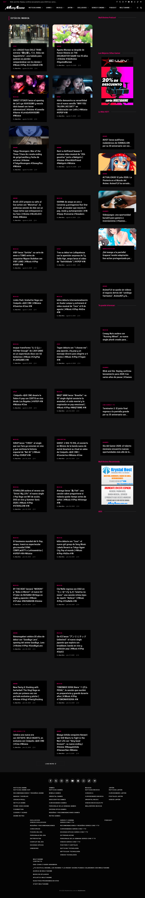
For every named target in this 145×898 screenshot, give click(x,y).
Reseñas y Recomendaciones (42, 825)
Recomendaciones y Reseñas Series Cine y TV (79, 825)
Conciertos (61, 439)
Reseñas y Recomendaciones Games (64, 812)
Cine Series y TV (19, 731)
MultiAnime (125, 7)
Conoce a (89, 793)
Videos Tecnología (68, 855)
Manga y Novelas (20, 796)
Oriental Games (56, 796)
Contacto (37, 861)
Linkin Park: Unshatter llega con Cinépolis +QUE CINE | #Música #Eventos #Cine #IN (28, 303)
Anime (59, 46)
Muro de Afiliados (41, 874)
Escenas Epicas (37, 845)
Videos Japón (114, 799)
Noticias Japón (115, 790)
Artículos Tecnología (70, 851)
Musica (59, 7)
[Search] (141, 7)
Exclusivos (82, 7)
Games (48, 7)
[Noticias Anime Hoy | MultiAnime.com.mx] (15, 8)
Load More (49, 764)
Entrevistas (35, 838)
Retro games (54, 816)
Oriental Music (92, 799)
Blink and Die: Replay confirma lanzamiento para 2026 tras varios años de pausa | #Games (117, 374)
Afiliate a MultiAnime (42, 877)
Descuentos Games (57, 799)
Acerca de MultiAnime (42, 871)
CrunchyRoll (19, 799)
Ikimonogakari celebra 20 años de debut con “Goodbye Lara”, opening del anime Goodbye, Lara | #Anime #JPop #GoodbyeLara (28, 641)
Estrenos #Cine (67, 835)
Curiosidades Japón (117, 793)
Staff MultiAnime (41, 884)
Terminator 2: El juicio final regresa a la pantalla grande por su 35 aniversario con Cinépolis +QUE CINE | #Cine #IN (34, 2)
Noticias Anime (35, 7)
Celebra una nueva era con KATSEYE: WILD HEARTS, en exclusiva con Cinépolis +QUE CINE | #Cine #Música (28, 739)
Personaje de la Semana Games (62, 806)
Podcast (112, 7)
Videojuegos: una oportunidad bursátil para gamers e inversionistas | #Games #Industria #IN (117, 217)
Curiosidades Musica (94, 796)
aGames (105, 211)
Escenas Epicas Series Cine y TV (74, 832)
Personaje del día (38, 835)
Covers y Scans (20, 812)
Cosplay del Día (37, 842)
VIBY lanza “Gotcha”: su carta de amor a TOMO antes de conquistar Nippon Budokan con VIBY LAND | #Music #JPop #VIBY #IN (28, 258)
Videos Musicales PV (94, 803)
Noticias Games (56, 790)
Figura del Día (36, 832)
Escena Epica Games (57, 809)
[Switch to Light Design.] (137, 8)
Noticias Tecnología (69, 848)
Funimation (18, 809)
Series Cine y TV (67, 822)
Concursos (35, 829)
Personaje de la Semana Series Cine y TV (78, 838)
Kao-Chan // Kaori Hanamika (45, 864)
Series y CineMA (98, 7)
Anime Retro (18, 816)
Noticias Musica (92, 790)
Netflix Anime (19, 803)
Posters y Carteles (69, 845)
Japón (70, 7)
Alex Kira (18, 68)
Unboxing (34, 848)
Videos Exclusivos (38, 822)
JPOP (15, 46)
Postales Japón (116, 796)
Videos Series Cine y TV (70, 842)
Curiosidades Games (58, 803)
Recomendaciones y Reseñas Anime (28, 793)
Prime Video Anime (21, 806)
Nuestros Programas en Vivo (46, 881)
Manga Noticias (109, 249)
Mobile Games (55, 793)
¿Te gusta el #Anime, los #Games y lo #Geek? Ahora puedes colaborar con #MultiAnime (71, 868)
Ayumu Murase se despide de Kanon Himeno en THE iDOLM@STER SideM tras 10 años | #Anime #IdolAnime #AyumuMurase (72, 56)
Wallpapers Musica (93, 806)
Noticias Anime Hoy (21, 790)
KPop (59, 97)
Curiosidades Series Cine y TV (73, 829)
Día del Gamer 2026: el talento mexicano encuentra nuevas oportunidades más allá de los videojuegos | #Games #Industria (117, 449)
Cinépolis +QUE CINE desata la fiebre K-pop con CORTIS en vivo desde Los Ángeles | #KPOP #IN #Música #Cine (28, 400)
